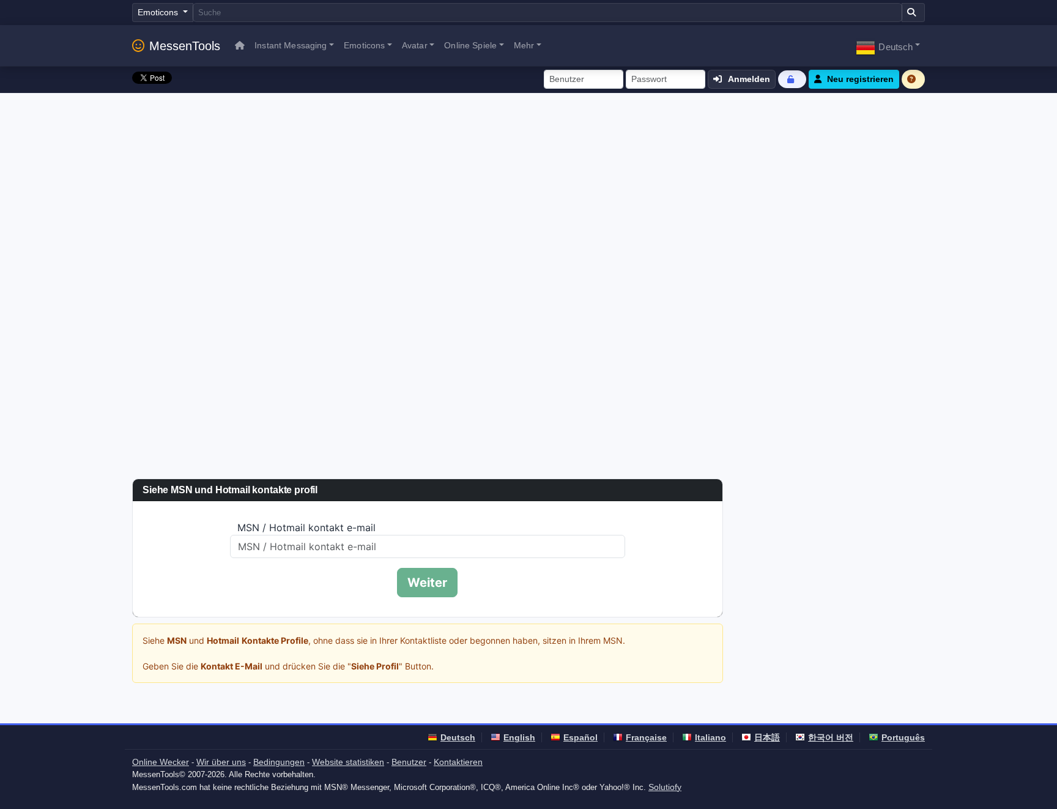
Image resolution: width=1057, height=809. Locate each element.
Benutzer (408, 762)
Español (580, 737)
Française (646, 737)
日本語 (767, 737)
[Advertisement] (528, 184)
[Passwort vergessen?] (792, 79)
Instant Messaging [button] (290, 45)
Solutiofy (664, 787)
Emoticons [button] (364, 45)
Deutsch (457, 737)
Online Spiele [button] (470, 45)
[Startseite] (240, 45)
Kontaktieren (458, 762)
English (519, 737)
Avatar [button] (415, 45)
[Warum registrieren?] (913, 79)
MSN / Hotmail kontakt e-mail (306, 527)
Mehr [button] (524, 45)
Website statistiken (348, 762)
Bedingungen (279, 762)
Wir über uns (221, 762)
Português (903, 737)
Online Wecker (160, 762)
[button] (888, 45)
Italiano (710, 737)
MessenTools (184, 46)
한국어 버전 (830, 737)
